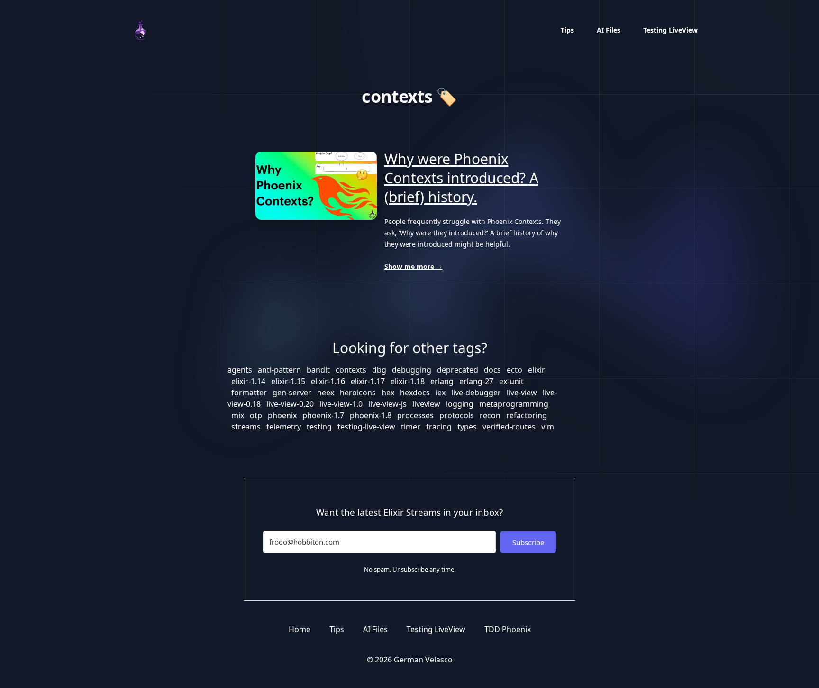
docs (492, 370)
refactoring (526, 415)
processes (415, 415)
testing (319, 426)
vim (547, 426)
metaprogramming (513, 404)
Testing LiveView (670, 30)
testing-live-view (366, 426)
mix (237, 415)
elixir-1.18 (408, 381)
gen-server (292, 392)
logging (459, 404)
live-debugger (476, 392)
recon (490, 415)
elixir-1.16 (328, 381)
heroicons (358, 392)
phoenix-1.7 (323, 415)
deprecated (457, 370)
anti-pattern (279, 370)
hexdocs (415, 392)
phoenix (282, 415)
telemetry (283, 426)
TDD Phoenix (507, 629)
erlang (442, 381)
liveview (426, 404)
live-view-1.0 (341, 404)
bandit (318, 370)
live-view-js (387, 404)
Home (299, 629)
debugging (411, 370)
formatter (249, 392)
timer (410, 426)
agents (240, 370)
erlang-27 (476, 381)
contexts (351, 370)
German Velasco (423, 659)
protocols (456, 415)
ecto (514, 370)
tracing (439, 426)
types (467, 426)
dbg (379, 370)
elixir (536, 370)
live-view (522, 392)
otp (256, 415)
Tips (567, 30)
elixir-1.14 (248, 381)
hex (388, 392)
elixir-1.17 (368, 381)
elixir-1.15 (288, 381)
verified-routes (509, 426)
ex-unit (511, 381)
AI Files (608, 30)
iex (441, 392)
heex (325, 392)
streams (246, 426)
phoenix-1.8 (370, 415)
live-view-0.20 (290, 404)
